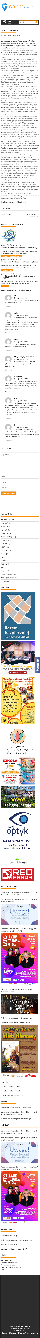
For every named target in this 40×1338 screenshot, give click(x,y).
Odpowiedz (8, 306)
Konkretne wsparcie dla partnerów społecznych (16, 1018)
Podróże (3, 557)
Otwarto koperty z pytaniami (32, 216)
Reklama (4, 564)
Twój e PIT (20, 1324)
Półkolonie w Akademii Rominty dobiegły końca (16, 1107)
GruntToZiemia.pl (6, 1260)
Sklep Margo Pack (20, 1331)
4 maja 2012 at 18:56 (21, 359)
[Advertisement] (20, 16)
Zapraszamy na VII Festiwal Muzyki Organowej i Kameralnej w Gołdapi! (16, 991)
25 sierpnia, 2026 (8, 246)
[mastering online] (18, 675)
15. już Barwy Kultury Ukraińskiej (11, 1091)
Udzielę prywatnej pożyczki (20, 1328)
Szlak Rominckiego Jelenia (9, 1244)
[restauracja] (18, 808)
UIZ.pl (3, 1269)
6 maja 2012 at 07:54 (21, 401)
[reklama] (18, 724)
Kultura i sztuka (6, 537)
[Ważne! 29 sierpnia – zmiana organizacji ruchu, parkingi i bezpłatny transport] (19, 914)
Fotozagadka (7, 214)
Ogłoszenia (4, 550)
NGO (2, 547)
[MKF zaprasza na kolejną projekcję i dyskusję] (19, 1051)
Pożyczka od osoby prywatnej (20, 1326)
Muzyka (3, 543)
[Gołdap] (4, 21)
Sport (11, 270)
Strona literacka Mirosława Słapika (12, 1267)
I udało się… (4, 1082)
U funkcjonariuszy (7, 574)
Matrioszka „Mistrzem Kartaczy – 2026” (14, 1249)
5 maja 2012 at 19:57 (21, 379)
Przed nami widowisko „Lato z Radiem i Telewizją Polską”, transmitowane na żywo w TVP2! (19, 930)
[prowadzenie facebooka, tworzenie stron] (17, 881)
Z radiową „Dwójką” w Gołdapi (10, 1086)
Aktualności (6, 208)
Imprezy (3, 533)
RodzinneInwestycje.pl (8, 1265)
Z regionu (4, 581)
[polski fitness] (18, 866)
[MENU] (9, 22)
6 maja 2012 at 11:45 (21, 427)
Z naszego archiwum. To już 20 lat (12, 1095)
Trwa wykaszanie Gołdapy (9, 1236)
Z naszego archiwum (8, 578)
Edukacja (12, 256)
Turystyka (4, 571)
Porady (3, 561)
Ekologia (18, 256)
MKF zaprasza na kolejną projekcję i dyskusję (15, 1022)
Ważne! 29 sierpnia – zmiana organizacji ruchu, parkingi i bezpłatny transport (19, 900)
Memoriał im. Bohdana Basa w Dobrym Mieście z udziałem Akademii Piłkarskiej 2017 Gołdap (20, 894)
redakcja (17, 35)
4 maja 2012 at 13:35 (21, 298)
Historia (3, 530)
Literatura (4, 540)
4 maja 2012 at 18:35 (21, 342)
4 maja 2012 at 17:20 (21, 315)
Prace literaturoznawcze (9, 1263)
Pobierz (3, 554)
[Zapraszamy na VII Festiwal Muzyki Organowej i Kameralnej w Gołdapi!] (19, 1004)
